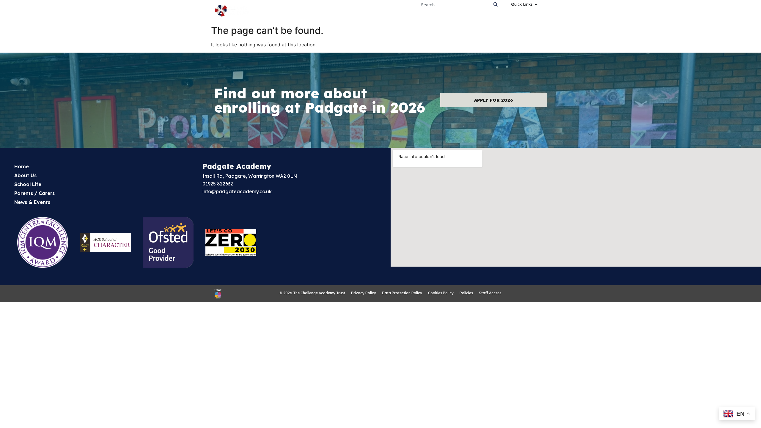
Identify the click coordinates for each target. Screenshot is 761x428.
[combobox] (454, 4)
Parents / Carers (34, 193)
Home (21, 166)
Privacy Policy (363, 293)
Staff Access (490, 293)
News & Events (32, 202)
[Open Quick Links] (536, 4)
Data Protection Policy (402, 293)
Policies (466, 293)
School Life (27, 184)
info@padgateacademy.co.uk (237, 191)
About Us (25, 175)
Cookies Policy (441, 293)
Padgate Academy (236, 166)
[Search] (497, 4)
